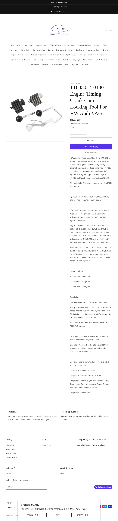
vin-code (8, 473)
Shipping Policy (11, 453)
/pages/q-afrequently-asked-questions (91, 445)
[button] (8, 29)
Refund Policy (10, 449)
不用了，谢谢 (82, 515)
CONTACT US (46, 445)
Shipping (72, 123)
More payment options (91, 152)
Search (61, 473)
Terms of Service (11, 457)
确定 (58, 515)
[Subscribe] (44, 487)
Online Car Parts (15, 515)
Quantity (72, 127)
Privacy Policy (81, 509)
